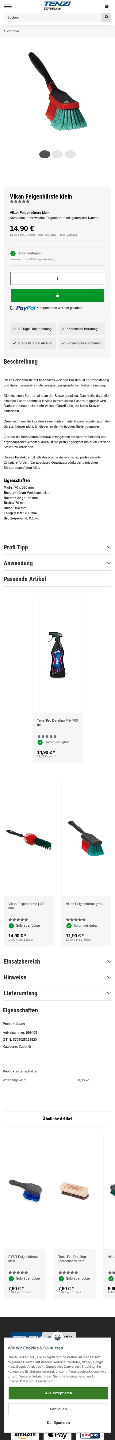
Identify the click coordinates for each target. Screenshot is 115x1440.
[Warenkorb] (106, 6)
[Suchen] (106, 17)
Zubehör (25, 1134)
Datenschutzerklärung (36, 1381)
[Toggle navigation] (7, 6)
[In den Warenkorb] (57, 295)
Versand (72, 234)
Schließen (58, 1409)
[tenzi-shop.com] (57, 6)
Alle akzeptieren (58, 1393)
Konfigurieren (58, 1422)
